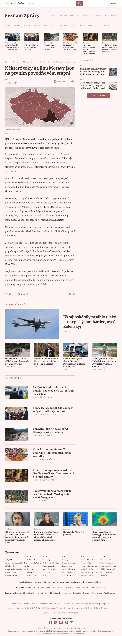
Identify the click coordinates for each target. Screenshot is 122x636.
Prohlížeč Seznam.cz (46, 608)
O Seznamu (25, 603)
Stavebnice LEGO (43, 593)
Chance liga (47, 560)
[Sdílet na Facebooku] (70, 294)
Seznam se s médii (79, 608)
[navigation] (3, 3)
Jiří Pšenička (45, 397)
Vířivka (103, 587)
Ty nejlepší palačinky (69, 560)
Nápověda (43, 603)
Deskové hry (77, 593)
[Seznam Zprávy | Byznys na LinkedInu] (71, 622)
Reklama (70, 603)
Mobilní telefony (29, 593)
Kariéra (35, 603)
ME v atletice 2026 (49, 569)
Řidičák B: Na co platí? (107, 569)
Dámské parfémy (56, 593)
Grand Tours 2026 (30, 575)
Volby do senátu (10, 572)
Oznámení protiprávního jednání (23, 608)
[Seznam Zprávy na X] (55, 622)
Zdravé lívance (67, 566)
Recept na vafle (67, 572)
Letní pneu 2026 (105, 560)
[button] (12, 37)
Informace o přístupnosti (99, 603)
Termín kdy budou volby (13, 569)
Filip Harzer (44, 501)
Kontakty (53, 603)
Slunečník (58, 587)
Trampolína (50, 587)
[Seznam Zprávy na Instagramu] (61, 622)
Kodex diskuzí (94, 608)
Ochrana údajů (82, 603)
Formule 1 (46, 572)
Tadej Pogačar (29, 569)
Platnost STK (103, 575)
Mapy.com (37, 582)
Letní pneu (67, 593)
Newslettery (106, 608)
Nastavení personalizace (68, 613)
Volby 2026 (9, 560)
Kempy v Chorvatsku (88, 560)
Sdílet (68, 81)
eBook (58, 81)
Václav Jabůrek (47, 459)
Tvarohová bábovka (68, 569)
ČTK (7, 80)
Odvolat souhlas (49, 613)
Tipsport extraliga (49, 566)
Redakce (61, 603)
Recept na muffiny (68, 563)
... (115, 25)
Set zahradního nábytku (80, 587)
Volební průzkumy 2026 (13, 563)
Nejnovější (87, 60)
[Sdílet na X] (74, 294)
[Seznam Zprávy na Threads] (66, 622)
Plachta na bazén (38, 587)
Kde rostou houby (63, 582)
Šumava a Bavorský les (89, 566)
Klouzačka (67, 587)
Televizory (86, 593)
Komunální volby (11, 575)
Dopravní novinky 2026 (107, 566)
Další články (98, 95)
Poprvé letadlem (86, 563)
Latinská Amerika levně (89, 572)
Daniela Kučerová (48, 414)
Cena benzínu (75, 582)
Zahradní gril (95, 587)
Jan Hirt (26, 566)
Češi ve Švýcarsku (87, 569)
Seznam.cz (114, 3)
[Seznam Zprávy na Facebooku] (50, 622)
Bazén (28, 587)
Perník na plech (67, 575)
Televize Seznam (63, 608)
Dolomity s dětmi (87, 575)
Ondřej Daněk (45, 435)
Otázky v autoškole (106, 572)
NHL (44, 575)
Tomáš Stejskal (46, 480)
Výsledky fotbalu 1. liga (51, 563)
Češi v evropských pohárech (91, 582)
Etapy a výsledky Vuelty (32, 563)
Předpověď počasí (49, 582)
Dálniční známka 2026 (107, 563)
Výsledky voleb (10, 566)
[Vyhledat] (79, 3)
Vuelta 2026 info (30, 560)
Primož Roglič (29, 572)
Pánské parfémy (109, 593)
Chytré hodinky (97, 593)
